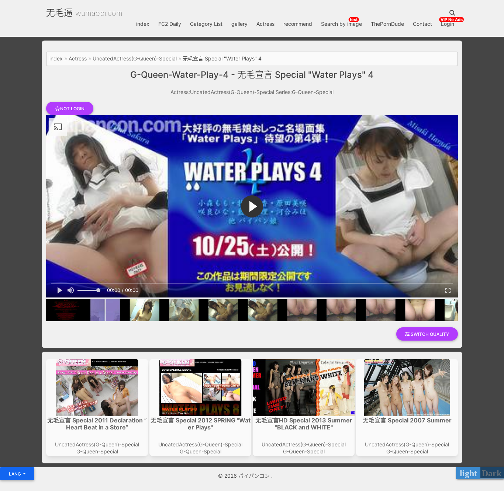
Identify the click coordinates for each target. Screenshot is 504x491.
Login (447, 24)
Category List (206, 24)
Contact (422, 24)
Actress (265, 24)
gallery (239, 24)
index (142, 24)
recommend (297, 24)
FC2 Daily (169, 24)
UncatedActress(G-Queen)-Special (135, 59)
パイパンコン (254, 476)
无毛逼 (59, 12)
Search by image (341, 24)
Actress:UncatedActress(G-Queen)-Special (222, 92)
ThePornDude (387, 24)
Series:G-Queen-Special (305, 92)
